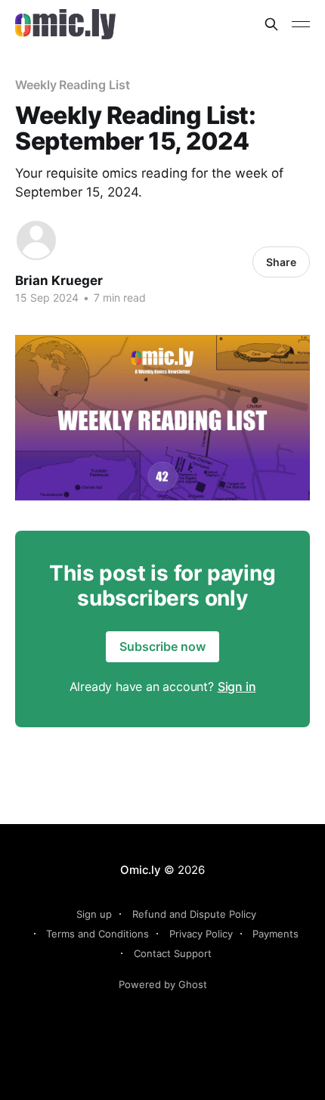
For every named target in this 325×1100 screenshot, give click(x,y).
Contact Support (173, 953)
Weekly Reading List (72, 84)
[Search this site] (271, 24)
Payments (275, 934)
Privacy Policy (201, 934)
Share (281, 262)
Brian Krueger (59, 280)
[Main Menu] (300, 24)
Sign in (237, 686)
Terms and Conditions (97, 934)
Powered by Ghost (163, 984)
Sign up (94, 914)
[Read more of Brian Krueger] (36, 240)
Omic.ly (140, 870)
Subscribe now (162, 646)
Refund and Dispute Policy (194, 914)
